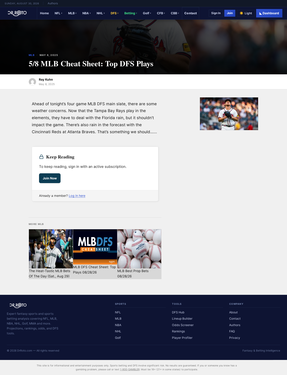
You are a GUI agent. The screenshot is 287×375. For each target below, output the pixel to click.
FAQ (232, 331)
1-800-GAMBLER (130, 369)
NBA (86, 13)
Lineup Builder (182, 318)
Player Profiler (182, 338)
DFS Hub (178, 312)
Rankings (178, 331)
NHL (101, 13)
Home (44, 13)
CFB (161, 13)
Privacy (234, 338)
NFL (58, 13)
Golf (147, 13)
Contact (190, 13)
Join (230, 13)
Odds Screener (183, 325)
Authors (53, 3)
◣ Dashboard (269, 13)
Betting (130, 13)
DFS (115, 13)
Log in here (77, 196)
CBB (175, 13)
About (233, 312)
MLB (72, 13)
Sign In (216, 13)
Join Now (50, 178)
